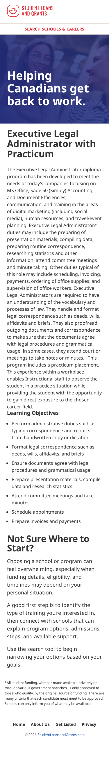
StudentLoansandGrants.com (61, 734)
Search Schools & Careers (54, 29)
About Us (40, 724)
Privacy (89, 724)
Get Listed (66, 724)
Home (19, 724)
